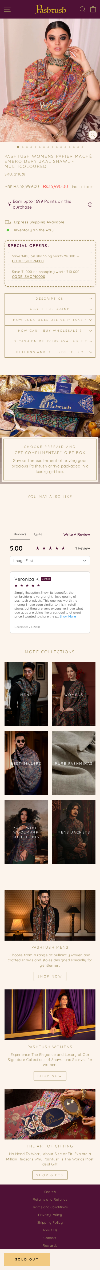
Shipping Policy (50, 1222)
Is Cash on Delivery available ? (50, 341)
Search (50, 1192)
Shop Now (50, 976)
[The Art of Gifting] (50, 1114)
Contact (49, 1238)
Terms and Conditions (50, 1207)
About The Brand (50, 309)
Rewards (50, 1245)
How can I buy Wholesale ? (50, 330)
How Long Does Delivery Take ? (50, 320)
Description (50, 298)
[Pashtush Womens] (50, 1014)
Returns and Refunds (50, 1199)
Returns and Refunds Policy (50, 352)
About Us (50, 1230)
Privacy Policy (50, 1215)
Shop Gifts (50, 1175)
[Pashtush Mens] (50, 915)
